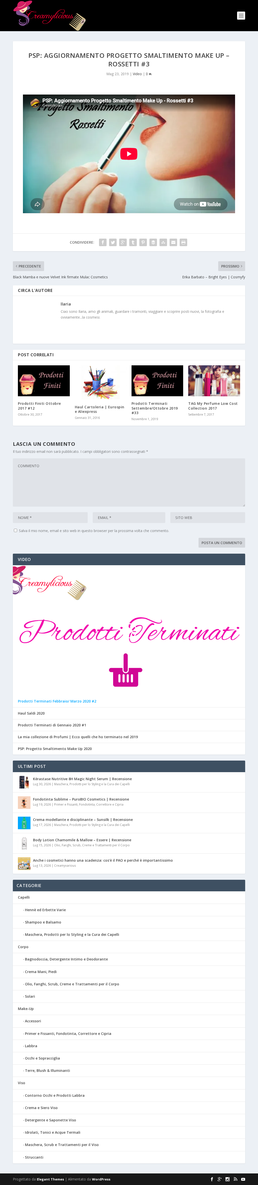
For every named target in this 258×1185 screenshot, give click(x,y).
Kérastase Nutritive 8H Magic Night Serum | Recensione (82, 778)
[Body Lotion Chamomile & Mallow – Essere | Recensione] (24, 843)
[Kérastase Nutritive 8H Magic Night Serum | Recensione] (24, 782)
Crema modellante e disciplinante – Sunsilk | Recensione (83, 819)
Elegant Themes (50, 1179)
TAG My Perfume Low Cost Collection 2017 (213, 405)
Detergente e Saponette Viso (50, 1120)
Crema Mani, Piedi (41, 971)
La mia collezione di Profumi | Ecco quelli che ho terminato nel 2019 (78, 737)
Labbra (31, 1045)
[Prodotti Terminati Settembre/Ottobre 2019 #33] (157, 380)
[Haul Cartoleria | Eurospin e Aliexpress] (100, 382)
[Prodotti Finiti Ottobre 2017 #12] (44, 380)
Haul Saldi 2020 (31, 713)
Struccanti (34, 1157)
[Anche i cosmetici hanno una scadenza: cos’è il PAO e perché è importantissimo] (24, 863)
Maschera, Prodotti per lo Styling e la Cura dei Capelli (92, 784)
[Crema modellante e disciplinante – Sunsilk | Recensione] (24, 823)
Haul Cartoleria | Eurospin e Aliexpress (99, 409)
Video (137, 73)
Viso (21, 1082)
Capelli (24, 897)
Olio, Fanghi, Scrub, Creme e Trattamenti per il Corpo (92, 845)
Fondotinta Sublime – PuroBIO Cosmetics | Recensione (81, 799)
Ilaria (66, 304)
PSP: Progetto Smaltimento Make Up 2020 (55, 749)
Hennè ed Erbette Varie (45, 909)
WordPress (101, 1179)
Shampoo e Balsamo (43, 922)
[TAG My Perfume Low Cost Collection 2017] (214, 380)
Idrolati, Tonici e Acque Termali (52, 1132)
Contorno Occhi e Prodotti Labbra (55, 1095)
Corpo (23, 946)
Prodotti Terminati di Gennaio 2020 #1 (52, 725)
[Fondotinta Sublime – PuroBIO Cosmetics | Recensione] (24, 802)
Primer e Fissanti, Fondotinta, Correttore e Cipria (88, 804)
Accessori (33, 1021)
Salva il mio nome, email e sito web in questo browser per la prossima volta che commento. (94, 530)
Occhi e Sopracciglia (42, 1058)
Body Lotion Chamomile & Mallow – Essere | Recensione (82, 840)
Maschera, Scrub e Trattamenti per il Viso (62, 1144)
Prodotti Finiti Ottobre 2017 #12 (39, 405)
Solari (30, 996)
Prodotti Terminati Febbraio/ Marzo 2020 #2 (57, 701)
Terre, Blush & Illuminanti (47, 1070)
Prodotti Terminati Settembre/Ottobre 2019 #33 (155, 408)
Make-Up (26, 1008)
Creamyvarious (65, 865)
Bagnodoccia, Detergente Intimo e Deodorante (66, 959)
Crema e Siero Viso (41, 1107)
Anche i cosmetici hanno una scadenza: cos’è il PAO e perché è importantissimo (103, 860)
